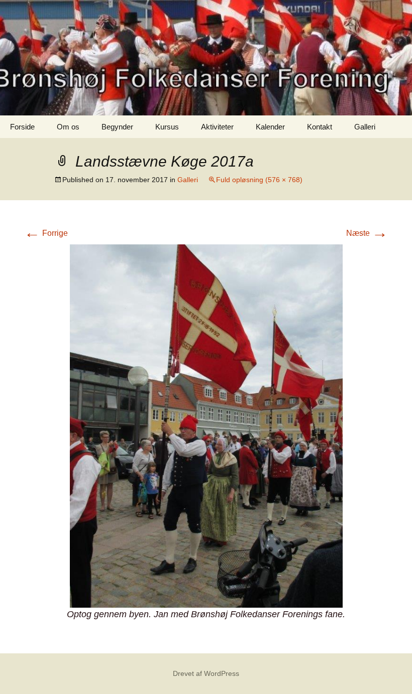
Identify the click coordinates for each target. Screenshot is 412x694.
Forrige (46, 233)
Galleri (364, 126)
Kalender (270, 126)
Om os (68, 126)
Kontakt (319, 126)
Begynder (117, 126)
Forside (22, 126)
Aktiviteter (217, 126)
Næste (367, 233)
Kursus (167, 126)
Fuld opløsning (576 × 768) (259, 180)
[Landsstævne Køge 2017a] (206, 425)
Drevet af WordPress (206, 673)
